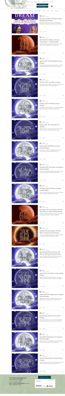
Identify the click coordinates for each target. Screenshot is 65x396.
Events (48, 10)
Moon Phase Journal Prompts (27, 10)
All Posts (13, 10)
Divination (57, 10)
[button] (52, 6)
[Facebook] (30, 5)
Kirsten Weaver (21, 383)
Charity (44, 10)
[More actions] (63, 16)
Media (52, 10)
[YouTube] (32, 5)
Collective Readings (37, 10)
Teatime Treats (19, 10)
